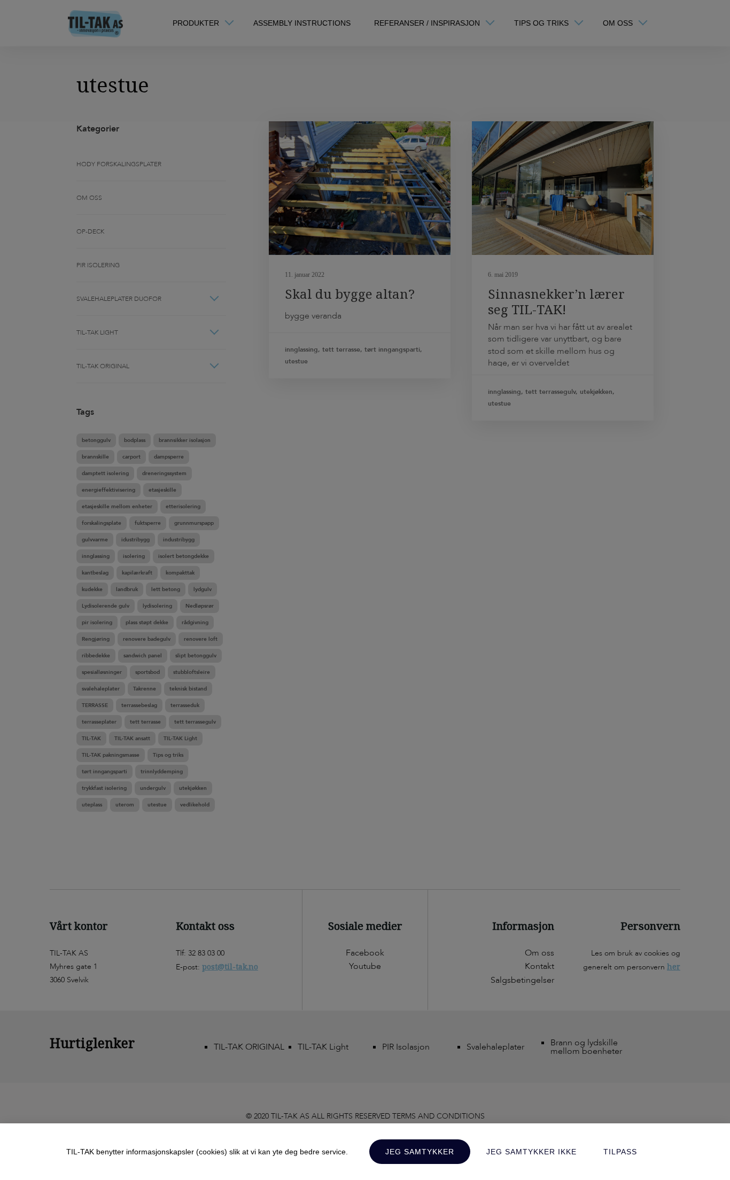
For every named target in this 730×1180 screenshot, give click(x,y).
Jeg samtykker (419, 1151)
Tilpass (620, 1151)
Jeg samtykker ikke (531, 1151)
